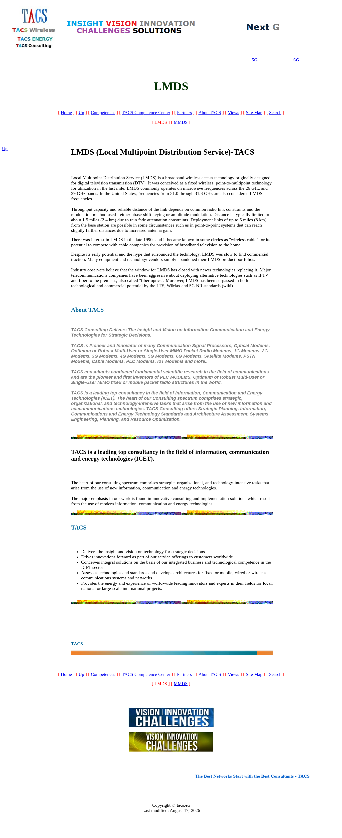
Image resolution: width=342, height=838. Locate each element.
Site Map (254, 112)
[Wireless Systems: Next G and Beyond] (263, 30)
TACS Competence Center (146, 112)
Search (275, 112)
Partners (184, 112)
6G (296, 59)
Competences (103, 112)
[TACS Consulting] (35, 47)
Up (81, 112)
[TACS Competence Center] (171, 726)
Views (233, 112)
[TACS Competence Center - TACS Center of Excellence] (131, 33)
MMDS (181, 122)
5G (255, 59)
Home (66, 112)
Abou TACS (210, 112)
